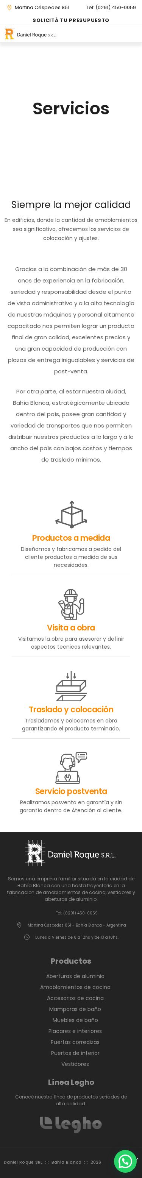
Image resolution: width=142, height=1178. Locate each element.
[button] (135, 34)
